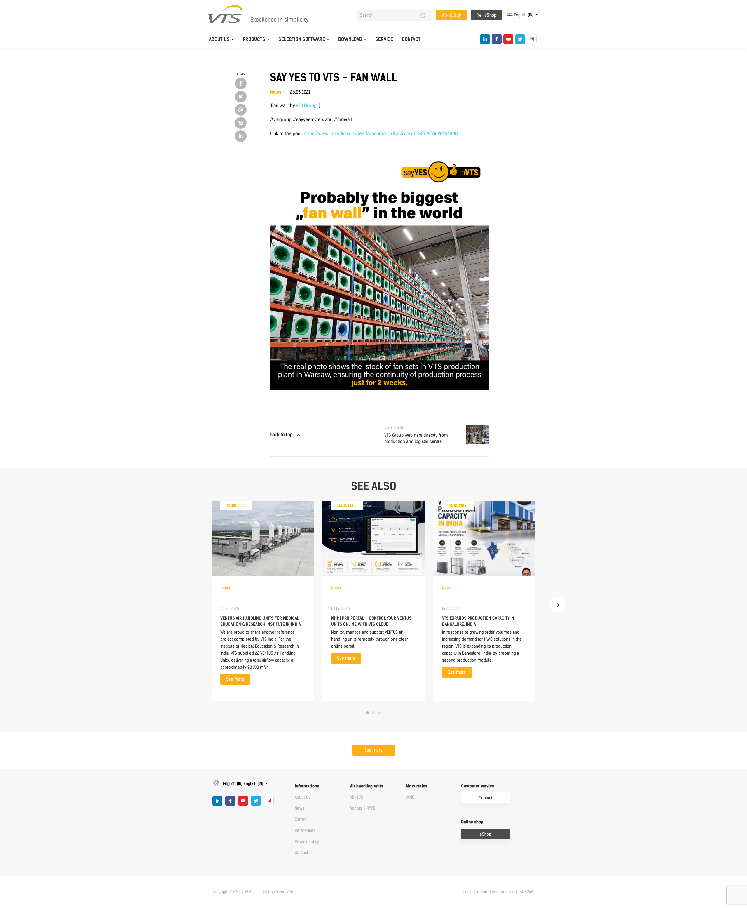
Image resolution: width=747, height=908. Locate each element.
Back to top (281, 434)
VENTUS (356, 797)
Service (384, 39)
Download (350, 39)
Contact (411, 39)
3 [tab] (379, 712)
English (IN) (524, 15)
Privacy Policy (307, 841)
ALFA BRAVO (525, 891)
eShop (489, 15)
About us (219, 39)
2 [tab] (373, 712)
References (305, 830)
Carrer (300, 819)
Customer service (477, 786)
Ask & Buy (451, 15)
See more (235, 679)
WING (410, 797)
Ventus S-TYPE (362, 808)
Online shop (472, 822)
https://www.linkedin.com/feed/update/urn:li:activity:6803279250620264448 (381, 133)
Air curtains (416, 786)
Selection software (301, 39)
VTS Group (306, 105)
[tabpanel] (263, 601)
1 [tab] (367, 712)
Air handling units (366, 786)
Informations (307, 786)
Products (254, 39)
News (299, 808)
